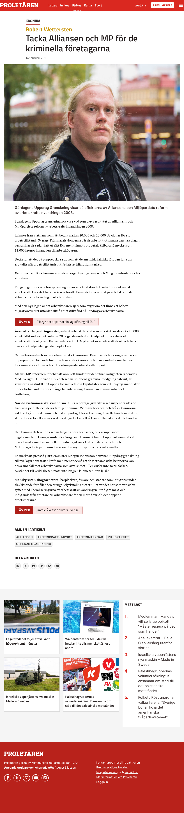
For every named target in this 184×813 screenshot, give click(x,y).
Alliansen (24, 537)
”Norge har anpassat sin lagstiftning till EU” (65, 321)
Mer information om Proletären (116, 777)
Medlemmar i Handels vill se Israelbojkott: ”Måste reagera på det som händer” (156, 623)
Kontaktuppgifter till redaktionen (118, 762)
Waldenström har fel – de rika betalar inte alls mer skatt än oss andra (87, 643)
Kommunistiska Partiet (47, 762)
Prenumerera (162, 5)
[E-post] (57, 566)
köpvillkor (131, 772)
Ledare (53, 5)
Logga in (140, 5)
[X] (26, 566)
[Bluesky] (49, 566)
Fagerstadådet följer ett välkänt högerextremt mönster (28, 641)
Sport (98, 5)
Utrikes (76, 5)
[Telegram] (41, 566)
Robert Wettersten (49, 29)
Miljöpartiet (118, 537)
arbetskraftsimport (55, 537)
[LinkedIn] (34, 566)
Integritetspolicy (107, 772)
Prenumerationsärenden (112, 767)
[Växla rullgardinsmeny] (181, 5)
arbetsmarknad (90, 537)
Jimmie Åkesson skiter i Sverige (57, 510)
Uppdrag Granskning (33, 544)
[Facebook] (18, 566)
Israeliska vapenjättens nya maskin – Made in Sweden (31, 699)
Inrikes (64, 5)
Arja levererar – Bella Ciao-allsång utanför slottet (155, 643)
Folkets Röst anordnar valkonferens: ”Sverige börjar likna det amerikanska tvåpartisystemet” (156, 707)
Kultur (88, 5)
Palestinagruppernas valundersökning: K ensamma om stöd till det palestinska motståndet (89, 701)
